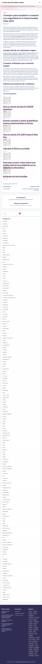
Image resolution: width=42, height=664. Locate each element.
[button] (20, 213)
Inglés (4, 409)
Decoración (5, 314)
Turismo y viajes (6, 582)
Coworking (5, 302)
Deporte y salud (6, 321)
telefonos (5, 568)
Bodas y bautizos (6, 254)
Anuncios (5, 233)
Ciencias (4, 269)
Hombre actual (6, 397)
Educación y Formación (7, 338)
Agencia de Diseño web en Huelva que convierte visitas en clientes (7, 616)
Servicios (4, 540)
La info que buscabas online (13, 2)
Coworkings (5, 304)
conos (30, 619)
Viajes (4, 592)
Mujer (4, 452)
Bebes (4, 247)
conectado (17, 205)
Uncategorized (6, 585)
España (4, 361)
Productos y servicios (7, 483)
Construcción (5, 292)
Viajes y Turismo (6, 597)
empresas (36, 627)
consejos (34, 619)
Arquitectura (5, 238)
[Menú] (39, 2)
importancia (31, 633)
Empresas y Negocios (7, 357)
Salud (4, 521)
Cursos (4, 311)
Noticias (4, 471)
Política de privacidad (19, 613)
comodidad (31, 617)
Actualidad (5, 224)
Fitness (4, 373)
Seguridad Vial (6, 535)
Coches (4, 273)
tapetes (36, 651)
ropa (36, 643)
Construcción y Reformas (8, 295)
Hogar (4, 392)
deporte (35, 623)
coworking (31, 623)
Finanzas (4, 371)
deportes (30, 625)
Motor (4, 447)
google (4, 387)
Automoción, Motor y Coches (9, 245)
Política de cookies (19, 615)
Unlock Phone (31, 655)
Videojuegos (5, 599)
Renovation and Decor (7, 509)
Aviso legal (17, 611)
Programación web (7, 487)
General (4, 385)
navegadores (5, 461)
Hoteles (4, 399)
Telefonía (5, 566)
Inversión (4, 418)
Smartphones (5, 547)
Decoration (5, 316)
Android (4, 231)
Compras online (6, 283)
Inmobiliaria (5, 411)
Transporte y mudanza (7, 575)
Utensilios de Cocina (7, 587)
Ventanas (5, 590)
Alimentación (5, 226)
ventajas (36, 655)
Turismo (4, 578)
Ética (4, 366)
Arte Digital (5, 240)
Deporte (4, 319)
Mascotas (5, 437)
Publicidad (5, 490)
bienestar (30, 613)
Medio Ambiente (6, 440)
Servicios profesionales (7, 544)
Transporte (5, 573)
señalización (36, 649)
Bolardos (4, 257)
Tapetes (4, 554)
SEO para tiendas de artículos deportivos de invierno (7, 630)
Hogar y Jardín (6, 395)
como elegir (37, 617)
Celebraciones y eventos (8, 264)
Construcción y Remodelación (9, 297)
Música (4, 456)
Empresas (5, 349)
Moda (4, 442)
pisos (30, 641)
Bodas (4, 252)
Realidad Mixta (6, 492)
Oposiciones (5, 478)
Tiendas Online (6, 571)
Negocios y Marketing (7, 468)
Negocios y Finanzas (7, 466)
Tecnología (5, 561)
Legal (4, 423)
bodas (35, 613)
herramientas (5, 390)
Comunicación (6, 285)
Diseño (4, 330)
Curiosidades (5, 309)
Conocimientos (6, 288)
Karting (4, 421)
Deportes (5, 323)
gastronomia (36, 629)
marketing (5, 430)
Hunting (4, 402)
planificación (35, 641)
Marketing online (6, 435)
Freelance (5, 380)
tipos (35, 653)
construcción (36, 621)
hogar (34, 631)
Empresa (4, 347)
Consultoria (5, 300)
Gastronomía (5, 383)
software (5, 552)
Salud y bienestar (6, 528)
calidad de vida (6, 259)
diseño (35, 625)
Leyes (4, 426)
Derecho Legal (6, 328)
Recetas (4, 497)
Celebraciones (31, 615)
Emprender (5, 342)
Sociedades (5, 549)
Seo (3, 537)
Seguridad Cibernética (7, 533)
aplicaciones (5, 235)
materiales (37, 637)
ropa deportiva (31, 645)
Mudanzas (5, 449)
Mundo (4, 454)
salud (37, 645)
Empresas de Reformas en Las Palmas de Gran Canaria (7, 625)
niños (38, 639)
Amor (4, 228)
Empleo (4, 340)
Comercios (5, 281)
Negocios (5, 464)
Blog (5, 12)
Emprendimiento (6, 345)
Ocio (4, 475)
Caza (4, 262)
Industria (4, 404)
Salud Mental (5, 525)
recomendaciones (6, 499)
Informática (5, 406)
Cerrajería (5, 266)
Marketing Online (6, 433)
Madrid (4, 428)
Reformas (5, 504)
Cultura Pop (5, 307)
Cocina (4, 276)
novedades (5, 473)
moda (30, 639)
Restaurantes (5, 511)
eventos (30, 629)
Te (3, 556)
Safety (4, 518)
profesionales (31, 643)
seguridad (5, 530)
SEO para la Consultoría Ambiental (7, 621)
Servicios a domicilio (7, 542)
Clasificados (5, 271)
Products (4, 485)
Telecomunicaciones (7, 563)
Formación (5, 376)
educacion (30, 627)
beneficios (35, 611)
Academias (5, 221)
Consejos (5, 290)
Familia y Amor (6, 368)
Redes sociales (6, 502)
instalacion (31, 635)
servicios (30, 649)
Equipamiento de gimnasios (5, 612)
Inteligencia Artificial (7, 414)
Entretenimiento (6, 359)
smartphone (31, 651)
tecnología (5, 559)
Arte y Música (5, 243)
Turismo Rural (5, 580)
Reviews (4, 513)
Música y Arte (5, 459)
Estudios (4, 364)
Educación (5, 335)
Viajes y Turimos (6, 594)
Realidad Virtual (6, 494)
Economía (5, 333)
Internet (4, 416)
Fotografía (5, 378)
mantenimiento (31, 637)
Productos (5, 480)
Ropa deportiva (6, 516)
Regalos (4, 506)
